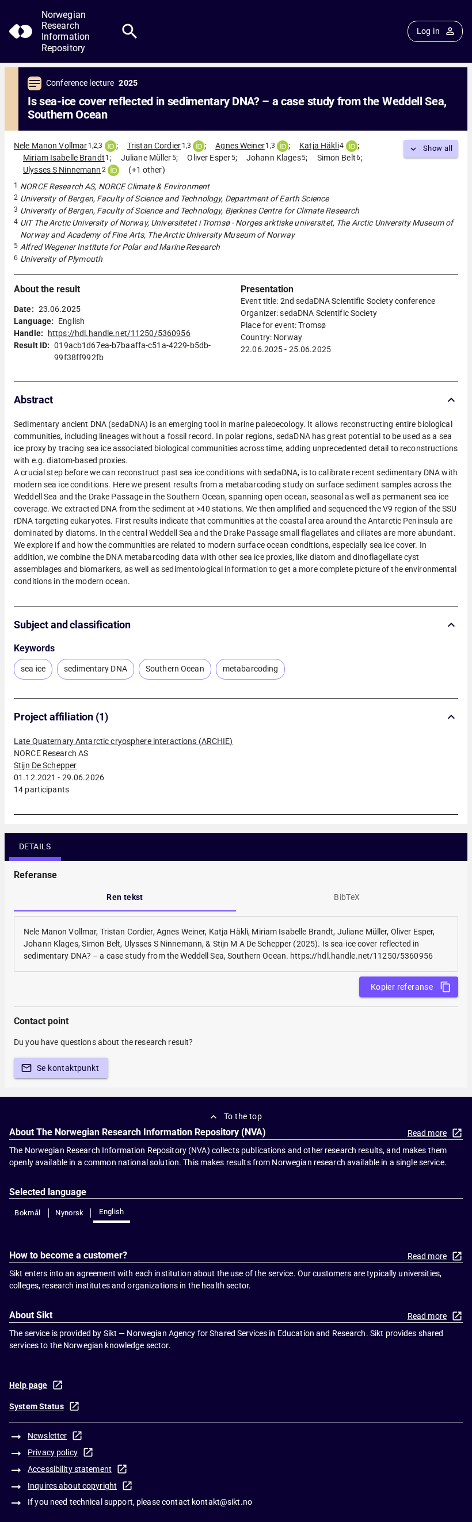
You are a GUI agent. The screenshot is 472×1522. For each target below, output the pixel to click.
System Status (36, 1406)
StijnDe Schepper (45, 765)
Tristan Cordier (154, 145)
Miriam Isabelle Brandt (64, 157)
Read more (427, 1133)
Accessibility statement (70, 1469)
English (111, 1211)
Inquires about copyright (72, 1485)
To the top (243, 1116)
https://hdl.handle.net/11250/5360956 (119, 333)
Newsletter (47, 1435)
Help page (28, 1385)
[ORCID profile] (110, 146)
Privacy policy (53, 1452)
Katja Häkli (318, 145)
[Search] (129, 31)
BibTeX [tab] (347, 897)
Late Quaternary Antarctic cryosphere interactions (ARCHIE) (123, 741)
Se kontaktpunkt (68, 1068)
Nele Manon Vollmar (50, 145)
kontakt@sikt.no (222, 1501)
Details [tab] (35, 846)
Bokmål (27, 1212)
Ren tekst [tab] (124, 897)
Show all (437, 148)
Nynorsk (69, 1212)
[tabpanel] (236, 944)
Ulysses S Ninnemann (62, 169)
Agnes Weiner (240, 145)
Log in (428, 31)
